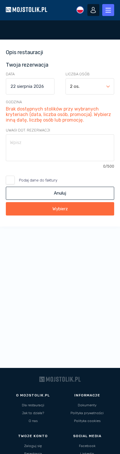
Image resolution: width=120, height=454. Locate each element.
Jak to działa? (33, 413)
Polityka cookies (87, 421)
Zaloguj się (33, 446)
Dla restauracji (33, 405)
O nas (33, 421)
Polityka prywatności (87, 413)
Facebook (87, 446)
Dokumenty (87, 405)
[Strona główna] (26, 17)
